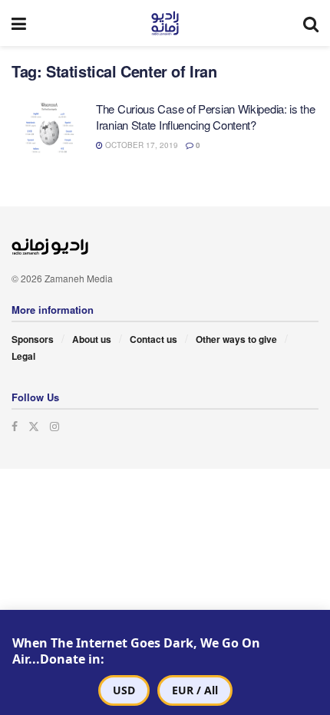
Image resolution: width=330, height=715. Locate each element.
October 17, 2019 (140, 145)
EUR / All (195, 690)
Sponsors (33, 339)
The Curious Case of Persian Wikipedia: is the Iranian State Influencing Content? (205, 116)
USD (124, 690)
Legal (23, 356)
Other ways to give (236, 339)
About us (91, 339)
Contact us (153, 339)
